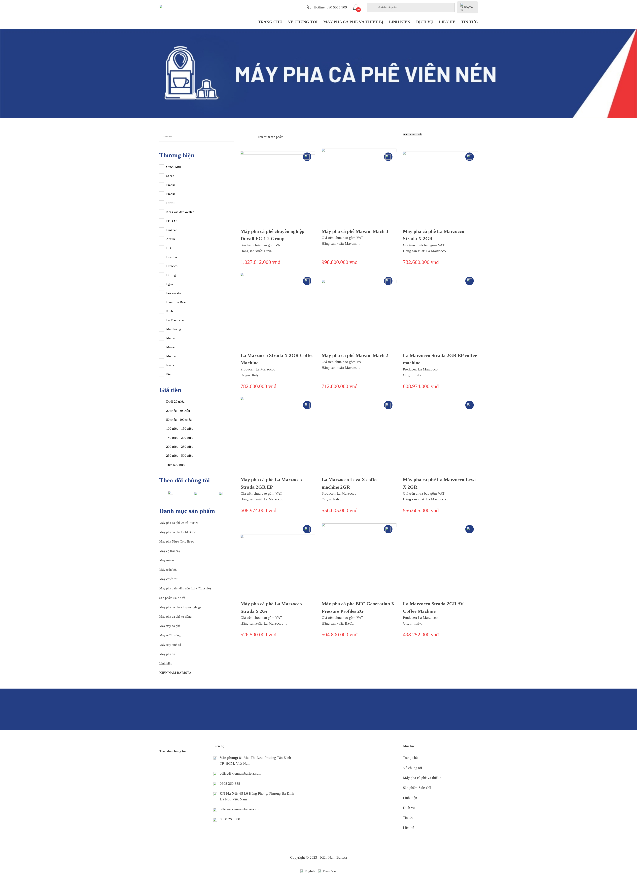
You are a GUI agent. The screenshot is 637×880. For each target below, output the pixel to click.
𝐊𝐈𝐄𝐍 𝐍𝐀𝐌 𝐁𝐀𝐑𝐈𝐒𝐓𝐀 (175, 672)
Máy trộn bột (168, 569)
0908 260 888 (230, 783)
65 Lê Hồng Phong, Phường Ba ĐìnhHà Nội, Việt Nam (257, 796)
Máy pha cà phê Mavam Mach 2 (355, 355)
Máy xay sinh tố (170, 644)
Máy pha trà (167, 654)
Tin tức (469, 22)
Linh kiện (399, 22)
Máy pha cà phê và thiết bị (353, 22)
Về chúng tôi (303, 22)
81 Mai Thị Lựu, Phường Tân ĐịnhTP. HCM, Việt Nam (255, 760)
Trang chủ (270, 22)
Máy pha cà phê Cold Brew (177, 532)
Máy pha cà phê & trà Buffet (178, 522)
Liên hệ (447, 22)
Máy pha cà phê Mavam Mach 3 (355, 231)
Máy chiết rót (168, 579)
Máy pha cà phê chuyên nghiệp (180, 607)
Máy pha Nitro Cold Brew (176, 541)
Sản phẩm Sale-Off (172, 598)
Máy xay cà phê (169, 626)
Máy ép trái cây (169, 551)
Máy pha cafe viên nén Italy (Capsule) (185, 588)
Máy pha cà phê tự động (175, 616)
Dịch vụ (424, 22)
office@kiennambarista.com (240, 773)
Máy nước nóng (169, 635)
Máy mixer (166, 560)
